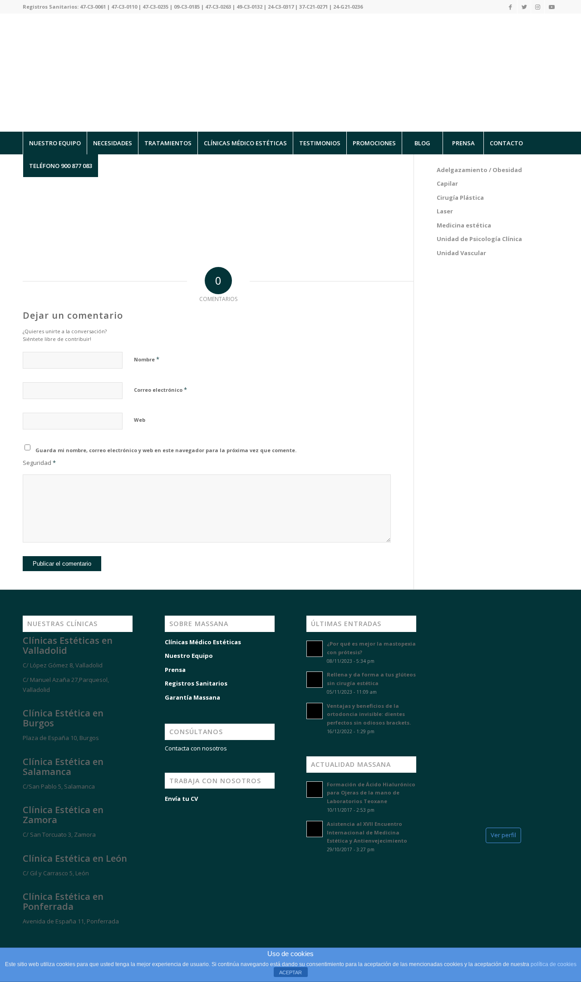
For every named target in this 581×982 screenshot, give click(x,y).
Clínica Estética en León (75, 858)
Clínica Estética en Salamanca (63, 766)
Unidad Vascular (461, 253)
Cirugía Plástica (460, 197)
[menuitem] (55, 143)
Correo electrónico (160, 389)
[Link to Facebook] (510, 7)
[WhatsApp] (18, 937)
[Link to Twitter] (524, 7)
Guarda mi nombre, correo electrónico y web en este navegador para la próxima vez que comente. (165, 450)
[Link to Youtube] (551, 7)
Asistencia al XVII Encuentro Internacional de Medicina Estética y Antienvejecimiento (367, 832)
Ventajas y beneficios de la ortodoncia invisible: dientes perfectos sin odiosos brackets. (369, 714)
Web (139, 419)
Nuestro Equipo (189, 655)
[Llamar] (45, 937)
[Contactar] (73, 937)
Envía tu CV (181, 798)
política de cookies (553, 964)
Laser (445, 211)
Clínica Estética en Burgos (63, 718)
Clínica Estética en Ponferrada (63, 901)
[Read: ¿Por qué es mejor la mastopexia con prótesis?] (314, 649)
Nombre (146, 359)
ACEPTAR (290, 972)
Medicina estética (464, 225)
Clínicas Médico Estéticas (203, 642)
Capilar (447, 183)
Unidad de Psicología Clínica (479, 239)
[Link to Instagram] (537, 7)
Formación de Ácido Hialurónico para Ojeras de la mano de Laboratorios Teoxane (371, 793)
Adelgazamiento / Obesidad (479, 170)
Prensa (175, 670)
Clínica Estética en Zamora (63, 815)
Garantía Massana (192, 697)
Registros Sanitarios (196, 683)
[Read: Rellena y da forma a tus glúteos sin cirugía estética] (314, 679)
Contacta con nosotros (196, 748)
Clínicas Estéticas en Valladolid (68, 645)
